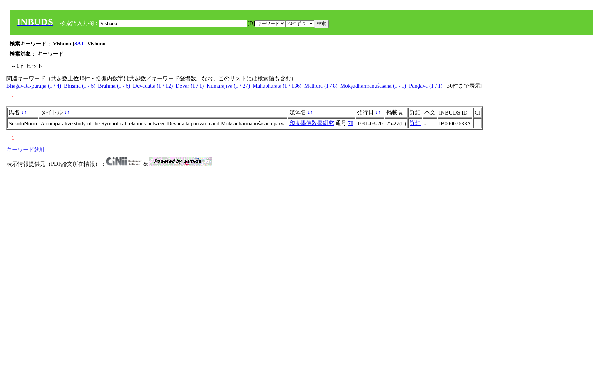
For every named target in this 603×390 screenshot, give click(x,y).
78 (350, 123)
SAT (79, 43)
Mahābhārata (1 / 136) (277, 86)
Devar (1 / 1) (190, 86)
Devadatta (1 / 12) (153, 86)
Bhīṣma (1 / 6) (79, 86)
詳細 (415, 123)
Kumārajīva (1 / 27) (228, 86)
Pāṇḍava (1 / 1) (425, 86)
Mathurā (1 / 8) (320, 86)
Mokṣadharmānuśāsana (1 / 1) (373, 86)
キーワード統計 (25, 150)
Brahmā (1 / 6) (114, 86)
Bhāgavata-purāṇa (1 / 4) (33, 86)
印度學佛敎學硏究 (311, 123)
